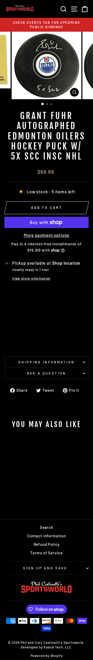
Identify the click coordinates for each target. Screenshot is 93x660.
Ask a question (46, 373)
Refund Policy (47, 544)
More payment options (46, 235)
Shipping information (46, 362)
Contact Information (46, 535)
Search (46, 527)
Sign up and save (45, 568)
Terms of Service (46, 552)
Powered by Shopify (46, 656)
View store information (31, 278)
